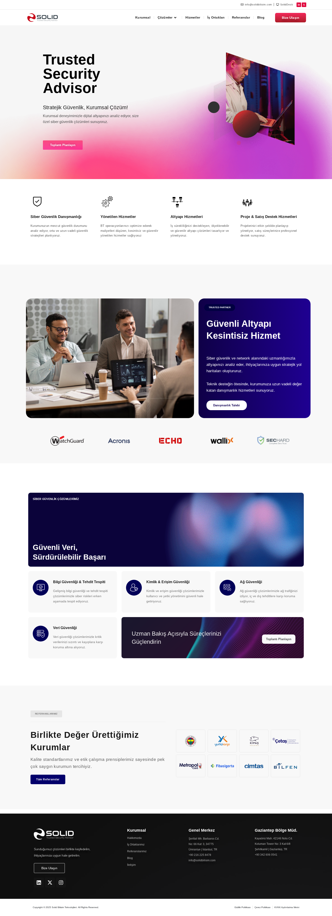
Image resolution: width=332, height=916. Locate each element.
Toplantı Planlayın (278, 639)
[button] (219, 307)
